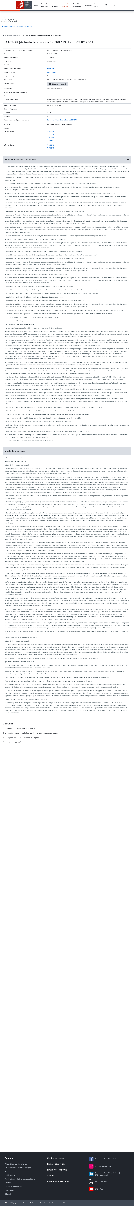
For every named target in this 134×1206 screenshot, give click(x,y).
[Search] (106, 5)
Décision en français (59, 84)
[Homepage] (4, 36)
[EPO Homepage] (24, 5)
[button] (67, 159)
